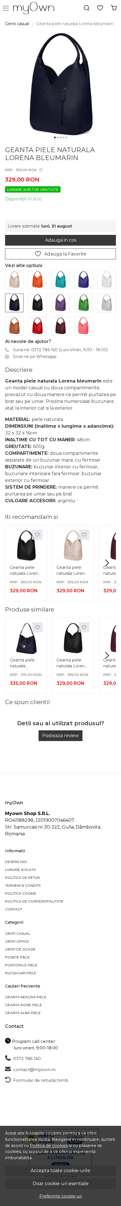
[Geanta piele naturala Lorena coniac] (14, 325)
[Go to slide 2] (58, 137)
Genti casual (17, 23)
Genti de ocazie (20, 949)
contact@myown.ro (34, 1069)
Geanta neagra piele (25, 997)
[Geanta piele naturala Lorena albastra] (84, 279)
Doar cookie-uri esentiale (61, 1183)
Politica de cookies (49, 1145)
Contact (13, 909)
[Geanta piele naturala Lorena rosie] (37, 325)
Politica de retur (22, 877)
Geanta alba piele (23, 1013)
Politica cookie (20, 893)
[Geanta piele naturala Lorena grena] (60, 325)
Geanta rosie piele (23, 1005)
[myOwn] (35, 8)
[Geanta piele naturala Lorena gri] (107, 302)
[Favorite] (100, 8)
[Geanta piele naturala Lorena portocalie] (37, 279)
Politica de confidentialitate (34, 901)
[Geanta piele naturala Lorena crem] (14, 279)
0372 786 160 (26, 1058)
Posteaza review (60, 735)
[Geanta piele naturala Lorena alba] (107, 279)
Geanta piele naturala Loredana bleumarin (22, 663)
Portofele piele (21, 965)
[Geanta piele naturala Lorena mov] (60, 302)
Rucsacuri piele (20, 973)
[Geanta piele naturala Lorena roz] (84, 325)
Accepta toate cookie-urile (60, 1170)
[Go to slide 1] (55, 137)
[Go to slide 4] (63, 137)
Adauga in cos (60, 240)
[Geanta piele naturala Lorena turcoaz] (60, 279)
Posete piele (17, 957)
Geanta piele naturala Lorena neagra (25, 571)
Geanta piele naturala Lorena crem (72, 571)
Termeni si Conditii (23, 885)
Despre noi (16, 862)
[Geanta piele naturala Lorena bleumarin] (14, 302)
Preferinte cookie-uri (60, 1196)
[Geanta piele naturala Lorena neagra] (37, 302)
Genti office (17, 941)
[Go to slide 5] (66, 137)
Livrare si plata (20, 870)
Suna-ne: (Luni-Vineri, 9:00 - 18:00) (60, 349)
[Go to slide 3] (60, 137)
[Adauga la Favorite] (37, 534)
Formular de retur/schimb (40, 1080)
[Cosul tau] (113, 8)
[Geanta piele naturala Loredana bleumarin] (26, 638)
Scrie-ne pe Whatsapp (35, 356)
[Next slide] (106, 562)
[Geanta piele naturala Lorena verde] (84, 302)
